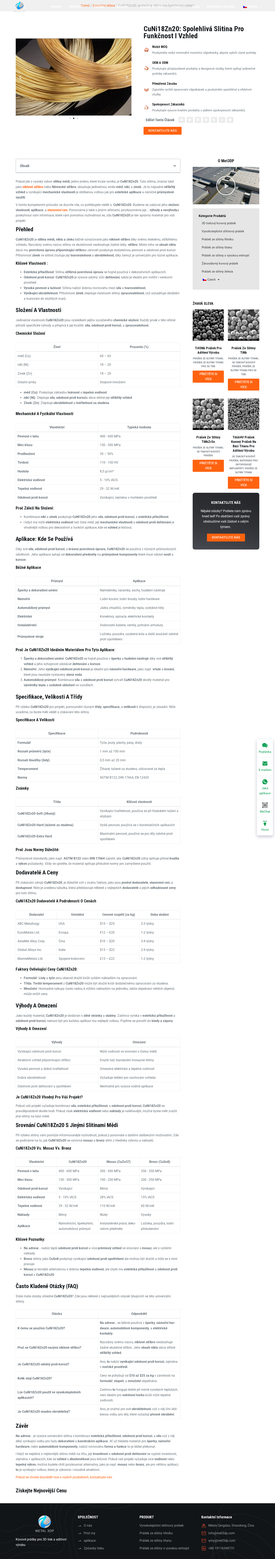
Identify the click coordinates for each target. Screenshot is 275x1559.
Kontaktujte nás (221, 7)
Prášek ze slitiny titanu (217, 247)
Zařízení (121, 7)
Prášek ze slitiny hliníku (217, 239)
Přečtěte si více (208, 376)
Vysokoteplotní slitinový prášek (223, 231)
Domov (56, 7)
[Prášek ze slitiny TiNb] (243, 325)
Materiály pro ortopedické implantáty (244, 464)
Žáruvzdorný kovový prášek (220, 263)
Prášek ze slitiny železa (217, 271)
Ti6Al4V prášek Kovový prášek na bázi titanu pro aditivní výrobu (243, 444)
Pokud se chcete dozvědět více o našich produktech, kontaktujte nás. (64, 1477)
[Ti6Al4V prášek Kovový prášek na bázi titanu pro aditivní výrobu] (243, 414)
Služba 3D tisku (152, 7)
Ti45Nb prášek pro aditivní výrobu (208, 350)
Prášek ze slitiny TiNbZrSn (208, 439)
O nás (176, 7)
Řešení (99, 7)
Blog (196, 7)
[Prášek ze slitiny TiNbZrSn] (208, 414)
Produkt (76, 7)
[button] (20, 77)
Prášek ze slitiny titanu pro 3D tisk (243, 370)
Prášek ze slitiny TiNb (244, 350)
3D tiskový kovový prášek (219, 223)
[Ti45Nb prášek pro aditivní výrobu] (208, 325)
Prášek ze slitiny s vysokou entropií (225, 255)
